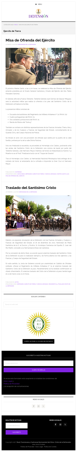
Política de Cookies (50, 447)
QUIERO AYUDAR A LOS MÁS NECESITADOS (38, 341)
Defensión (38, 13)
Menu (40, 4)
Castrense (18, 172)
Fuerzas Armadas (50, 174)
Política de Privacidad (11, 384)
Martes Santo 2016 (63, 174)
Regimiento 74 (53, 284)
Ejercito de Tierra (38, 174)
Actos (17, 282)
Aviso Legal (8, 381)
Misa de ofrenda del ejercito (15, 176)
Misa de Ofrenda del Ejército (30, 40)
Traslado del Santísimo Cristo (31, 188)
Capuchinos (21, 174)
